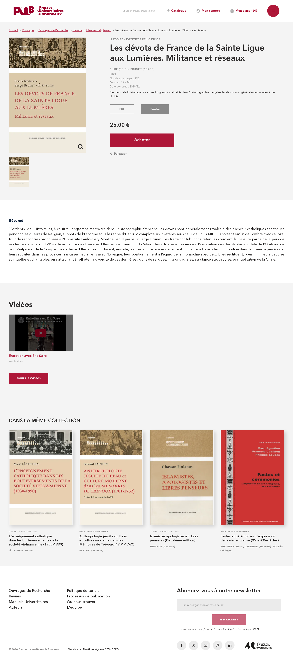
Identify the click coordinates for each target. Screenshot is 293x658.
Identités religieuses (143, 39)
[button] (273, 11)
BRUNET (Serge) (142, 69)
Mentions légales (93, 649)
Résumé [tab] (16, 220)
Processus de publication (88, 596)
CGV (107, 649)
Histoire (116, 39)
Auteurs (16, 607)
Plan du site (74, 649)
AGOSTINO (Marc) (231, 546)
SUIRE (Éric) (119, 69)
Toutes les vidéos (29, 378)
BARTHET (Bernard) (91, 550)
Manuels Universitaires (28, 602)
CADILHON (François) (258, 546)
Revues (15, 596)
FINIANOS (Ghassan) (162, 546)
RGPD (115, 649)
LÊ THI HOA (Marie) (21, 550)
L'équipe (74, 607)
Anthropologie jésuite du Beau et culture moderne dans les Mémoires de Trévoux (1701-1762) (106, 540)
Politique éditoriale (83, 591)
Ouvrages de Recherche (29, 591)
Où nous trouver (81, 602)
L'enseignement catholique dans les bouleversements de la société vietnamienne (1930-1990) (36, 540)
